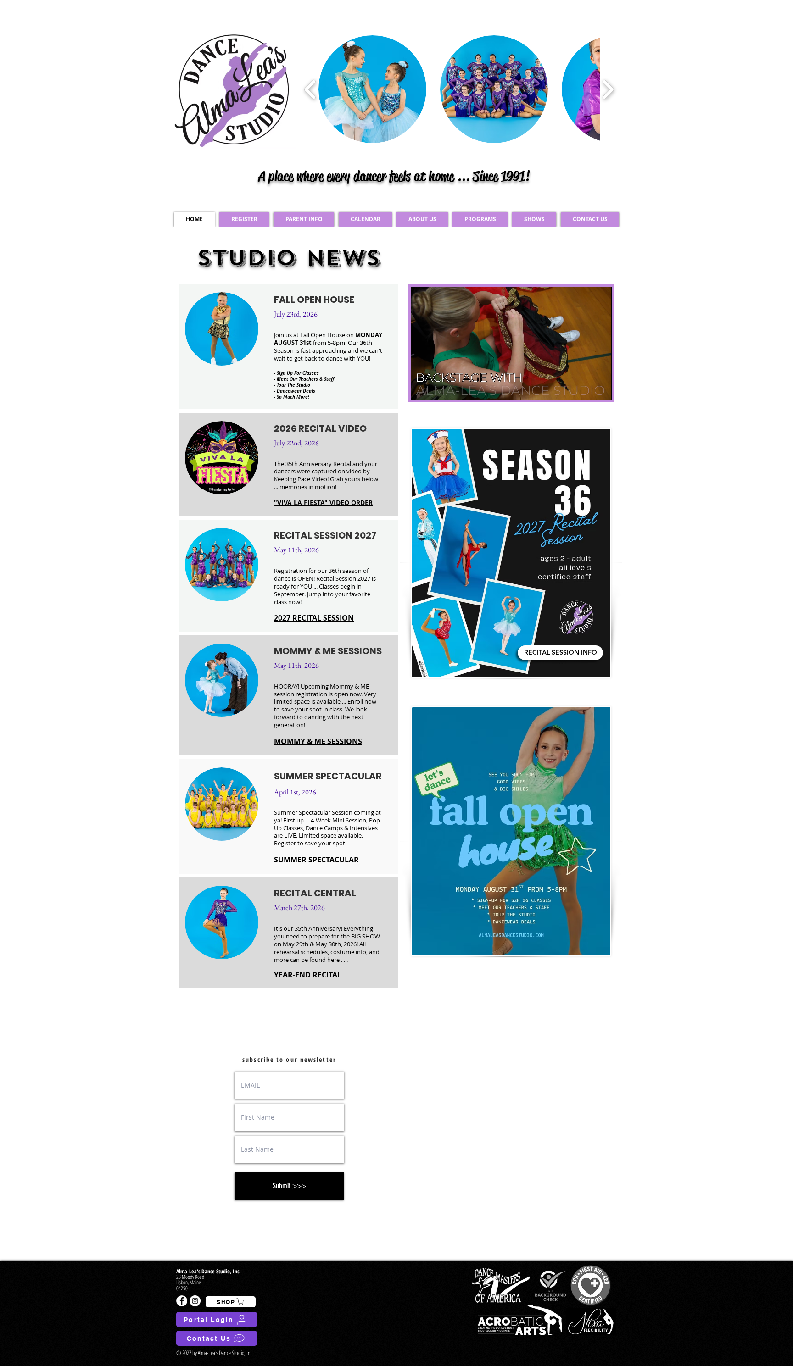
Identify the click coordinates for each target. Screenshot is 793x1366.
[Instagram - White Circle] (195, 1300)
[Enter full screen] (599, 387)
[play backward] (310, 89)
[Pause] (423, 387)
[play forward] (608, 89)
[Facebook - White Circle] (181, 1300)
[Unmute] (438, 387)
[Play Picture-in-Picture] (584, 387)
